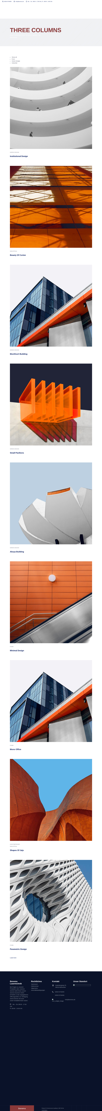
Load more (13, 958)
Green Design (14, 152)
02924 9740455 (7, 1)
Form (12, 646)
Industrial (13, 251)
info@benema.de (20, 1)
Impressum (34, 984)
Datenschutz (35, 986)
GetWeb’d (55, 1108)
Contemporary (15, 844)
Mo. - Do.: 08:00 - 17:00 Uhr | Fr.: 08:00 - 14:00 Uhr (40, 1)
